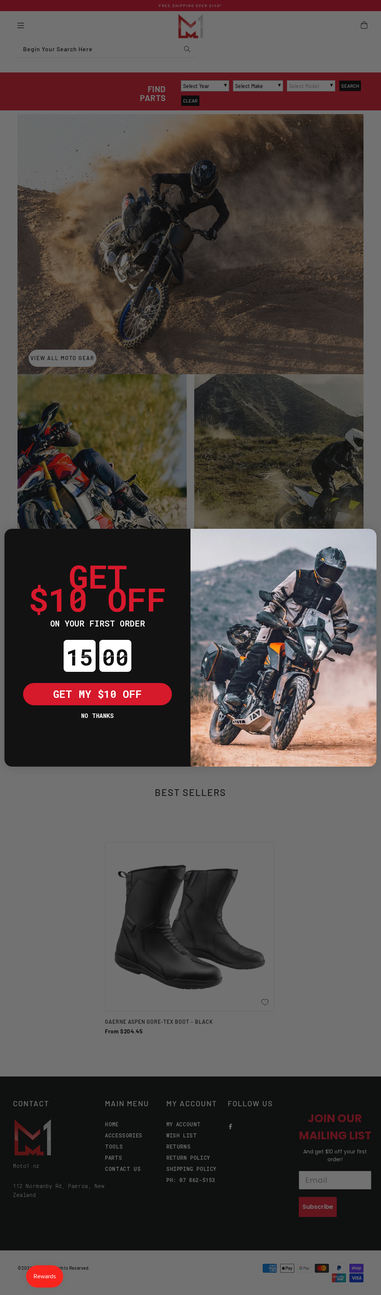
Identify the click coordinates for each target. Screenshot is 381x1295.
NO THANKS (97, 715)
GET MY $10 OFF (97, 694)
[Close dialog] (15, 540)
